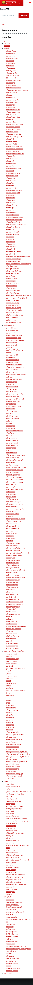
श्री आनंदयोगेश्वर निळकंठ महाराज (15, 367)
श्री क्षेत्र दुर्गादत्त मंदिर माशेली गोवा (15, 154)
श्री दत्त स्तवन (10, 900)
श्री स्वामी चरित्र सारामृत (12, 764)
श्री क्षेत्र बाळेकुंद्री (11, 188)
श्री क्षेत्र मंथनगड (10, 198)
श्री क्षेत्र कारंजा (10, 56)
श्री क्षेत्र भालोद (10, 195)
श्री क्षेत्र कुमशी (10, 66)
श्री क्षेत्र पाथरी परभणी (12, 176)
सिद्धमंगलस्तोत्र (10, 778)
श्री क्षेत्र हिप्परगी (10, 249)
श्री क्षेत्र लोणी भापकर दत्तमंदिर (14, 220)
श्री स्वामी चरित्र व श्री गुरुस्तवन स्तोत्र (16, 761)
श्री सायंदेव (9, 616)
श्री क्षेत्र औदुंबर (10, 105)
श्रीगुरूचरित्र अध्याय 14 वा (13, 879)
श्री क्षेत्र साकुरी (10, 244)
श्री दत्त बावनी (9, 722)
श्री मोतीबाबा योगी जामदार (13, 543)
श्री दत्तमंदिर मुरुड (10, 281)
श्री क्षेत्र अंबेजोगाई (11, 85)
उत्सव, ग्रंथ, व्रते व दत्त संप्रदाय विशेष (14, 651)
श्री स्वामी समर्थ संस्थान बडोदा (14, 310)
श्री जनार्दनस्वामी (10, 428)
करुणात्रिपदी (9, 666)
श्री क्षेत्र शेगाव (10, 237)
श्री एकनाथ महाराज (11, 372)
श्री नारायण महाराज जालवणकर (14, 479)
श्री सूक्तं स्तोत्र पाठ (11, 872)
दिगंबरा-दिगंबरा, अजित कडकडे (14, 907)
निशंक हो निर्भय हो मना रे (12, 958)
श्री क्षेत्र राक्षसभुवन (11, 212)
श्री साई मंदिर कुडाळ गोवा (13, 300)
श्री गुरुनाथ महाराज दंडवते (13, 401)
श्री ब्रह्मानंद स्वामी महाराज (13, 526)
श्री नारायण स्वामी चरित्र (12, 857)
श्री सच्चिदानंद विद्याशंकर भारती (14, 602)
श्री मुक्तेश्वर (9, 541)
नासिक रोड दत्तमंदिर (11, 73)
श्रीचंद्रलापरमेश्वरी (11, 771)
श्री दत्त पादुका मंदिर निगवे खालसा (15, 271)
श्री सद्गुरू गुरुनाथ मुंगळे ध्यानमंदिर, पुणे (16, 298)
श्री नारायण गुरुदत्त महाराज (13, 475)
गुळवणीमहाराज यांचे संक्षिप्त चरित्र (15, 794)
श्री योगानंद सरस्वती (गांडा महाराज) (15, 548)
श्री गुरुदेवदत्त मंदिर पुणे (12, 254)
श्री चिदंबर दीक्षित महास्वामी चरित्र (15, 833)
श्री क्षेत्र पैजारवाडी (11, 180)
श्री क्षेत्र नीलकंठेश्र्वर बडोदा (13, 168)
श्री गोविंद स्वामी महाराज (12, 418)
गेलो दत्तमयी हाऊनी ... (12, 909)
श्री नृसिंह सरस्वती (11, 497)
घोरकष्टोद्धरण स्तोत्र (11, 676)
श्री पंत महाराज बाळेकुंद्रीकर (13, 501)
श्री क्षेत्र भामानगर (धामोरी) (13, 193)
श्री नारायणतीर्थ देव (11, 484)
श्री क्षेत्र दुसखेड (10, 156)
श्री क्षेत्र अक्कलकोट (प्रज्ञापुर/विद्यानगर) (17, 90)
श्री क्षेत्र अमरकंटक (11, 95)
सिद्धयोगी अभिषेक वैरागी (12, 643)
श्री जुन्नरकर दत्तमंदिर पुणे (13, 261)
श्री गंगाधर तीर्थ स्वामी (12, 389)
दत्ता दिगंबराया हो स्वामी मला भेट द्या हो (16, 946)
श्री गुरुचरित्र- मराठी (11, 831)
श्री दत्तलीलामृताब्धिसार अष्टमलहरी (15, 734)
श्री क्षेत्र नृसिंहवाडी (11, 51)
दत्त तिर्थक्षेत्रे (7, 48)
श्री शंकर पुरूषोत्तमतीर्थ (12, 587)
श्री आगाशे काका (10, 357)
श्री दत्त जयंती (9, 720)
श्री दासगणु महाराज (11, 448)
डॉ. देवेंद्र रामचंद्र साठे (12, 330)
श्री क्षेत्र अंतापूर (10, 83)
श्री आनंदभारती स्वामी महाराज (14, 365)
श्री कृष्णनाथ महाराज (11, 382)
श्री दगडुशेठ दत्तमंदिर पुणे (12, 268)
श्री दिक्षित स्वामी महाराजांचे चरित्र (15, 855)
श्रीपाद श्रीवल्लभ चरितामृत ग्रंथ (14, 774)
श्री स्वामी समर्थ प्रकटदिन (13, 766)
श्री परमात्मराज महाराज (12, 506)
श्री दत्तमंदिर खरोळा (11, 276)
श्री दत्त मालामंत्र (10, 727)
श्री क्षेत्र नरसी (10, 161)
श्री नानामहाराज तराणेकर (12, 472)
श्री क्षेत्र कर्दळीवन (11, 68)
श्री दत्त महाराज (11, 2)
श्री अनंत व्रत (10, 705)
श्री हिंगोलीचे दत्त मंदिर (12, 317)
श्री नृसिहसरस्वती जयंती (12, 747)
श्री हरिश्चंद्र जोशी (11, 638)
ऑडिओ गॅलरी (7, 897)
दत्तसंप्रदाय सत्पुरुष (9, 325)
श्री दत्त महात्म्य (10, 725)
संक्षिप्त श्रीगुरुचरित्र (11, 889)
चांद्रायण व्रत (9, 678)
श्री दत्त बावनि (9, 927)
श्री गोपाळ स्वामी (10, 409)
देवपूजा (8, 693)
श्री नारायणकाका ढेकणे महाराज (14, 482)
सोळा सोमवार (9, 894)
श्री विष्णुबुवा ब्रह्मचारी (12, 582)
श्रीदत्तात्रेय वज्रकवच (12, 936)
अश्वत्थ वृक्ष (9, 656)
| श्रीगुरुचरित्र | (10, 784)
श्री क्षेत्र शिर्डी (10, 229)
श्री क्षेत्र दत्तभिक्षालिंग (11, 144)
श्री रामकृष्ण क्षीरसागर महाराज (14, 555)
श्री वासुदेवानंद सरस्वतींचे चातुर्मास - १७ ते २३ (18, 754)
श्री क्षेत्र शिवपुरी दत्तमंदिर (12, 232)
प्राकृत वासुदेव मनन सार (12, 816)
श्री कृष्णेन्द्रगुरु (10, 384)
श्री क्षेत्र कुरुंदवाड (11, 70)
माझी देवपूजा (9, 953)
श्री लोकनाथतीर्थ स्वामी (12, 563)
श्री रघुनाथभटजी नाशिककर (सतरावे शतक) (17, 553)
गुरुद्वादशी (8, 671)
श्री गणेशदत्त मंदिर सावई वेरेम (13, 251)
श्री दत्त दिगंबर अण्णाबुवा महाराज (14, 431)
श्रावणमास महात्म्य (11, 826)
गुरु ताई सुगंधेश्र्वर (10, 347)
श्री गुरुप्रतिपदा (10, 717)
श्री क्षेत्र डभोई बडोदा (11, 141)
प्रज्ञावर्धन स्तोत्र (10, 944)
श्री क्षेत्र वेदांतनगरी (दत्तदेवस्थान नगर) (16, 224)
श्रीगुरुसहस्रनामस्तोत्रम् (12, 769)
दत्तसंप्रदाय (7, 46)
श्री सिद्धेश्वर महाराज (11, 621)
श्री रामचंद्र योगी (10, 558)
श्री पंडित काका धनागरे (12, 499)
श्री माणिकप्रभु (10, 536)
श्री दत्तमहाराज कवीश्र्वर (12, 440)
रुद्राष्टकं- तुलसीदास (11, 823)
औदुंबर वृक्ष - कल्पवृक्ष (11, 661)
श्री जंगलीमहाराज (10, 426)
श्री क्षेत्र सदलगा (10, 242)
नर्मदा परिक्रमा (10, 695)
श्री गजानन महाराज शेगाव (12, 396)
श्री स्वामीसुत (9, 631)
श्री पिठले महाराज (10, 511)
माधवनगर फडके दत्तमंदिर (12, 75)
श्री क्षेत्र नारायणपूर (11, 163)
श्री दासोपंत (9, 450)
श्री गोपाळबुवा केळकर (12, 411)
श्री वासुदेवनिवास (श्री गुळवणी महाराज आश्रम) (18, 295)
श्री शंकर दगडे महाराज (12, 585)
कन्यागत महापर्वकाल (11, 664)
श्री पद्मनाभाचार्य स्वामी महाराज (14, 504)
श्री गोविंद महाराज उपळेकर (13, 416)
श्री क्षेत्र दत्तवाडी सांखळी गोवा (14, 146)
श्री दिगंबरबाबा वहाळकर (12, 457)
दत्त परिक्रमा (9, 688)
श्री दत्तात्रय (7, 43)
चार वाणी (8, 681)
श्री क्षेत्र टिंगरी (10, 139)
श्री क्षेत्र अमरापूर (10, 97)
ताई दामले (8, 352)
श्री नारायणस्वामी (10, 487)
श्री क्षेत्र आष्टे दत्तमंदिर (12, 102)
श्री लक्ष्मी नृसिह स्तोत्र (12, 941)
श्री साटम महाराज (10, 611)
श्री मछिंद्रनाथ (10, 531)
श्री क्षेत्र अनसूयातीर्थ (11, 92)
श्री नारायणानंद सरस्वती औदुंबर (14, 489)
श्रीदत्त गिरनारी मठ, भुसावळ (13, 322)
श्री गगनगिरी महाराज (11, 391)
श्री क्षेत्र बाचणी (10, 185)
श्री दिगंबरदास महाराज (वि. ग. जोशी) (15, 455)
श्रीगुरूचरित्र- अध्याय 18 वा (13, 882)
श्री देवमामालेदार (10, 462)
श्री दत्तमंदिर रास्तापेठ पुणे (12, 283)
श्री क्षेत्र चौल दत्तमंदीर (12, 132)
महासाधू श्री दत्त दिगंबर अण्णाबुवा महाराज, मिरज (18, 821)
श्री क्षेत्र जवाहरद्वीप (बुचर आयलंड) (15, 136)
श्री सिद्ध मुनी (9, 619)
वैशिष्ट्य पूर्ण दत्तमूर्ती (11, 78)
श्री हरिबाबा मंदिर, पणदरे (12, 312)
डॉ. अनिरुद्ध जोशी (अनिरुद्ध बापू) (14, 350)
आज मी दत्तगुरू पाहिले (11, 931)
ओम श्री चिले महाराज (11, 328)
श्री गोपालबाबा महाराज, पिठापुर (14, 335)
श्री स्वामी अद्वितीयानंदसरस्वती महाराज (16, 626)
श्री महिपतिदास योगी (11, 533)
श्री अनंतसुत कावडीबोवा (12, 355)
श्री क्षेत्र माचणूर (10, 200)
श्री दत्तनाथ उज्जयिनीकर (12, 435)
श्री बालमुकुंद (9, 516)
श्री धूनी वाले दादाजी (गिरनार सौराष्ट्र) (16, 467)
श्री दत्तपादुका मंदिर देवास (12, 273)
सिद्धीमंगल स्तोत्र (10, 939)
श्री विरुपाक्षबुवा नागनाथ (12, 575)
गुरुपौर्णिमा (8, 673)
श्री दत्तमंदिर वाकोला (11, 286)
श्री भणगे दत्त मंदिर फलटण (13, 293)
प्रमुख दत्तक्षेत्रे (10, 811)
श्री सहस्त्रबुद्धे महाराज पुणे (13, 607)
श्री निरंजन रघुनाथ (11, 494)
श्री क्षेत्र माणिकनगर (11, 205)
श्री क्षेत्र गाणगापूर (11, 114)
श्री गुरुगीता (9, 712)
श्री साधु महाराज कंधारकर (13, 614)
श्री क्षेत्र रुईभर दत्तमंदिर (12, 215)
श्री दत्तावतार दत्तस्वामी (12, 443)
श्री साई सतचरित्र (11, 870)
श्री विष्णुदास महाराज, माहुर (13, 580)
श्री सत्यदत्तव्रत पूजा (11, 759)
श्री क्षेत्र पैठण (10, 183)
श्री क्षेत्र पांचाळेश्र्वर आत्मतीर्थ (14, 173)
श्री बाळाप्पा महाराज (11, 523)
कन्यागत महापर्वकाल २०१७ (13, 787)
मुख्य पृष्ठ (6, 41)
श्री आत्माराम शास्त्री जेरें (12, 360)
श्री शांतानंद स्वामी (11, 597)
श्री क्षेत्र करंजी (10, 61)
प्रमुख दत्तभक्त (10, 813)
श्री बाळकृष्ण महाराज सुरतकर (14, 521)
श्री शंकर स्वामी (10, 592)
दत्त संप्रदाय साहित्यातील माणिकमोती (15, 690)
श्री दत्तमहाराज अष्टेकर (12, 438)
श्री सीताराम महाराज (11, 624)
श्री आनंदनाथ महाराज (12, 362)
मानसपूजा (8, 700)
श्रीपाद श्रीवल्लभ (10, 641)
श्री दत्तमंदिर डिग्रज (11, 278)
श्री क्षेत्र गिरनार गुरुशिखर (13, 117)
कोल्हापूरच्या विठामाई (11, 345)
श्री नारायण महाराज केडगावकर (14, 477)
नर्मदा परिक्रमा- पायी (11, 799)
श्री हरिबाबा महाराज (11, 633)
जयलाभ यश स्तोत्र (11, 683)
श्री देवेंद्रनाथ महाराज (12, 465)
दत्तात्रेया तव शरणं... (11, 917)
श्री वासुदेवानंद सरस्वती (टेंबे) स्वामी (15, 570)
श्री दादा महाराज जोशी (12, 445)
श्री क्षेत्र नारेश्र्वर (10, 166)
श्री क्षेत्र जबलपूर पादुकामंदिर (13, 134)
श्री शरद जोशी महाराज (12, 594)
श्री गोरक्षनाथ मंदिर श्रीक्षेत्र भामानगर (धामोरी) (18, 256)
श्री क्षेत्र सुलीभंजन (11, 246)
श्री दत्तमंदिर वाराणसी (11, 288)
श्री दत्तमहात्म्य (10, 843)
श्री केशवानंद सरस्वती (12, 387)
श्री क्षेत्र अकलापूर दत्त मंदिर (13, 88)
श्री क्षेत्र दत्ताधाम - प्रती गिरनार (14, 149)
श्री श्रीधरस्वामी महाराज (12, 599)
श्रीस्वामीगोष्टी (10, 887)
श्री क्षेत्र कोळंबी (10, 107)
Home (3, 24)
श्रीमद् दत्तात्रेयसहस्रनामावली (14, 776)
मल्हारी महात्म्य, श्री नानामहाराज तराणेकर (16, 818)
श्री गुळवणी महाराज (11, 404)
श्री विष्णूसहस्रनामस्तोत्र (12, 867)
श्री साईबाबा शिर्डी (10, 609)
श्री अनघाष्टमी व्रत (11, 708)
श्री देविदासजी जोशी (11, 343)
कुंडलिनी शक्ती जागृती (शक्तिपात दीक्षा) (16, 668)
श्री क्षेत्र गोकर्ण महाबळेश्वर (13, 127)
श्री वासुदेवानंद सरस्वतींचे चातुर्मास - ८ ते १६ (17, 756)
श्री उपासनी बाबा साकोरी (12, 369)
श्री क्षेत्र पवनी (10, 171)
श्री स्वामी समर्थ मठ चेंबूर (12, 303)
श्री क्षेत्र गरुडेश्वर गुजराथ (13, 112)
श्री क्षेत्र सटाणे (10, 239)
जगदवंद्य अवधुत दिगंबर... (12, 905)
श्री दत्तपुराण (9, 730)
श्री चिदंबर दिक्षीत (10, 421)
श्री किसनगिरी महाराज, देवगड (14, 379)
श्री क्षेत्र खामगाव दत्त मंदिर (13, 110)
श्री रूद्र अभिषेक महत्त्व (12, 749)
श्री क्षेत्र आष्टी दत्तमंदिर (12, 100)
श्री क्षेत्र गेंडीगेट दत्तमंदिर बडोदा (14, 124)
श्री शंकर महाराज (10, 589)
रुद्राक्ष (8, 703)
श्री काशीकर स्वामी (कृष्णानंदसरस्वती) (16, 374)
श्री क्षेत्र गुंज (9, 119)
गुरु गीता (8, 789)
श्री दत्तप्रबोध (9, 838)
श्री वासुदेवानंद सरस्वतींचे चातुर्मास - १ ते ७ (17, 752)
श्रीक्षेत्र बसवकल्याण (11, 320)
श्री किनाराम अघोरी (11, 377)
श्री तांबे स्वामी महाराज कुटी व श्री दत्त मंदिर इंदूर (18, 264)
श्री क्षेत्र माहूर (10, 207)
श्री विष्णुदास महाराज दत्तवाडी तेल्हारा (15, 577)
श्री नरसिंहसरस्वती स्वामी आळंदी (14, 470)
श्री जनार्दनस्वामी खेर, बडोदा (13, 338)
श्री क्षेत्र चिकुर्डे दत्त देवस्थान (13, 129)
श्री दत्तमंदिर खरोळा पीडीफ (13, 840)
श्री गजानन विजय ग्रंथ (12, 710)
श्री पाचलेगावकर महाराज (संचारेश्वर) (15, 509)
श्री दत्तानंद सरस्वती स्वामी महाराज (15, 340)
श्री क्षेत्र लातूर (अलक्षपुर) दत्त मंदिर (15, 217)
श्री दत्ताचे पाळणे (10, 850)
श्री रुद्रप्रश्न (9, 865)
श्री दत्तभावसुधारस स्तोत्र (13, 732)
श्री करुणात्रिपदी (10, 828)
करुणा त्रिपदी (9, 914)
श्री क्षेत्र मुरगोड (10, 210)
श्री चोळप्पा (9, 423)
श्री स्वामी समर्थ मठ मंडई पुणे (13, 308)
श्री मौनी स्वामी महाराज (12, 545)
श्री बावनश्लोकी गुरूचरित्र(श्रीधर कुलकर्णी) (17, 860)
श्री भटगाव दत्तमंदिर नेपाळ (13, 290)
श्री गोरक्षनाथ (9, 413)
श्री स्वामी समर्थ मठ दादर (12, 305)
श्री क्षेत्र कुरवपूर (10, 63)
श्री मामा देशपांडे (10, 538)
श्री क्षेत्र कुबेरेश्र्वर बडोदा (12, 58)
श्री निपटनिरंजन (10, 492)
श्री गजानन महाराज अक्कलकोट (14, 394)
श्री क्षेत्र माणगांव (10, 202)
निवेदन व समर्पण (8, 973)
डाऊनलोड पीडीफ (8, 781)
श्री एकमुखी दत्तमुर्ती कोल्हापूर (13, 80)
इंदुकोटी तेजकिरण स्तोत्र (12, 659)
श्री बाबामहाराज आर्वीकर (12, 514)
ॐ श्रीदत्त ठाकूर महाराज (12, 648)
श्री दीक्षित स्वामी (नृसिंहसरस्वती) (14, 460)
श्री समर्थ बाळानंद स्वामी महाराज (14, 604)
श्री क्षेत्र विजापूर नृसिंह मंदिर (13, 222)
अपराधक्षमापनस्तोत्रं (11, 654)
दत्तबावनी (8, 966)
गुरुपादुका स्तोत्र (10, 924)
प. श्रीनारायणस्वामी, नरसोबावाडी (14, 806)
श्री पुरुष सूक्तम (10, 956)
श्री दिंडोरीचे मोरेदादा (11, 453)
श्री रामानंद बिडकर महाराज (13, 560)
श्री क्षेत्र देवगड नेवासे (12, 158)
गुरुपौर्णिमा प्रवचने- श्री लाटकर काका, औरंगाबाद (18, 791)
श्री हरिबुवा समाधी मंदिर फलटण (14, 315)
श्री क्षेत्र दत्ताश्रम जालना (12, 151)
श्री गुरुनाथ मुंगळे (10, 333)
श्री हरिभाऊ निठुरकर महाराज (13, 636)
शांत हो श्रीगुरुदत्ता (11, 961)
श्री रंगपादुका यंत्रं (11, 862)
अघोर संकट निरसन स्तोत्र (13, 968)
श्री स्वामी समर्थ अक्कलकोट (13, 629)
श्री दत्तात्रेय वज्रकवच (12, 853)
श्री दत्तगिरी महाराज (11, 433)
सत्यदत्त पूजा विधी (10, 892)
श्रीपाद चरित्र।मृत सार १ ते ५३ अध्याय (16, 884)
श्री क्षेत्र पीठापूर (10, 178)
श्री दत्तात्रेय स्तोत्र (11, 742)
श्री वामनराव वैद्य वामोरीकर (13, 565)
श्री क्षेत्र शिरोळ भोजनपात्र (13, 227)
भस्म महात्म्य (9, 698)
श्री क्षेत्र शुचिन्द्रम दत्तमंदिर (13, 234)
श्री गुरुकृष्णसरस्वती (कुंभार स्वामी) (15, 399)
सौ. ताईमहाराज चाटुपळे (12, 646)
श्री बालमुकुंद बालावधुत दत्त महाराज (15, 519)
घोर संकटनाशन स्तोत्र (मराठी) (14, 902)
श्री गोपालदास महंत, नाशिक (13, 406)
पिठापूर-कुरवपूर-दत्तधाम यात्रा (14, 809)
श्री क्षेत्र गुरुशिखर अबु (12, 122)
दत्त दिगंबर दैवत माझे (11, 929)
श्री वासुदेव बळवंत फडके (12, 567)
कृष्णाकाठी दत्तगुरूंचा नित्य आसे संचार (15, 912)
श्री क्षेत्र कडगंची (10, 53)
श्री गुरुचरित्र (9, 715)
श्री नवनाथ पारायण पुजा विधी (13, 744)
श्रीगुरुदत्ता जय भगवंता (12, 963)
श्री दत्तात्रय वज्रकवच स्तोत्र (14, 739)
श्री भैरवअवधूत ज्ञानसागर (12, 528)
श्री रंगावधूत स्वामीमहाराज (13, 550)
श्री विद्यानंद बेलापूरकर (12, 572)
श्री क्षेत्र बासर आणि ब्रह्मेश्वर (14, 190)
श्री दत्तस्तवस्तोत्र (11, 737)
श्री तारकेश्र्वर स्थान (11, 266)
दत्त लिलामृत (9, 796)
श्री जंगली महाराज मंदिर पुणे (13, 259)
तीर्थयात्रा (8, 686)
